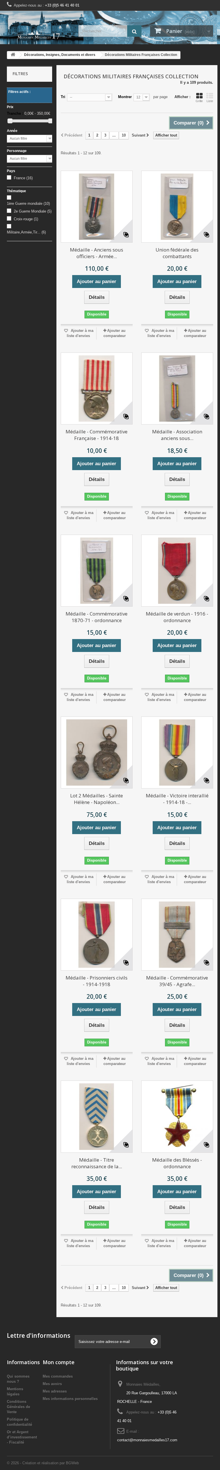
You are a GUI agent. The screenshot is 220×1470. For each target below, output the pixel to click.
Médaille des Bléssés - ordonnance (177, 1163)
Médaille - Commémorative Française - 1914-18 (96, 434)
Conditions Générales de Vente (18, 1406)
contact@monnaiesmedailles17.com (147, 1440)
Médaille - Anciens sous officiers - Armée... (96, 253)
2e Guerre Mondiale (33, 211)
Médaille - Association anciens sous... (177, 434)
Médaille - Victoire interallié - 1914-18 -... (177, 798)
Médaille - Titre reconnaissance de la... (96, 1163)
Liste (210, 101)
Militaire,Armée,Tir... (26, 232)
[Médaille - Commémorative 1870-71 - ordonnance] (97, 571)
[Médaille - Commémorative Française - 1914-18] (97, 388)
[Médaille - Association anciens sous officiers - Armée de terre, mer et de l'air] (177, 388)
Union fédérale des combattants (177, 253)
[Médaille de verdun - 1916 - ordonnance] (177, 571)
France (23, 178)
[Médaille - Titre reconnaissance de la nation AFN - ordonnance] (97, 1116)
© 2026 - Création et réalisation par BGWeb (43, 1463)
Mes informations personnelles (70, 1399)
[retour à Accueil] (12, 55)
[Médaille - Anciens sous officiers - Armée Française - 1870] (97, 207)
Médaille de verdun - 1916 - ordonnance (177, 617)
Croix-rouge (26, 219)
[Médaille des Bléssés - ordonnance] (177, 1116)
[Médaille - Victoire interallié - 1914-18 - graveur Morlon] (177, 752)
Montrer (125, 97)
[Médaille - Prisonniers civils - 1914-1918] (97, 935)
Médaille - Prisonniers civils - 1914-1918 (96, 981)
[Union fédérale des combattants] (177, 207)
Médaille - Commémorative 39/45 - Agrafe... (177, 981)
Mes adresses (55, 1391)
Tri (63, 97)
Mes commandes (58, 1376)
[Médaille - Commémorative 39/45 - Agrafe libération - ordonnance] (177, 935)
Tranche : (15, 113)
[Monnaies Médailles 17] (38, 35)
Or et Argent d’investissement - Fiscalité (22, 1437)
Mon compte (58, 1362)
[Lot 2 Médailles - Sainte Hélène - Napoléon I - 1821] (97, 752)
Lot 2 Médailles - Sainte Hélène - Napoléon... (96, 798)
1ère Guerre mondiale (28, 203)
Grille (199, 101)
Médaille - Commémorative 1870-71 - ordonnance (96, 617)
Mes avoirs (52, 1384)
